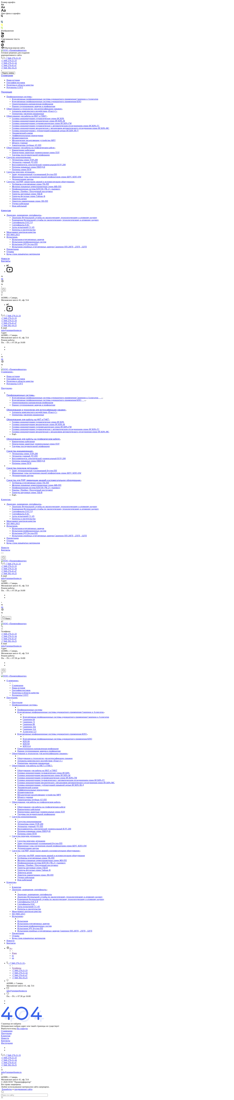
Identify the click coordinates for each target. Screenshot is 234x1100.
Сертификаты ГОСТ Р (22, 222)
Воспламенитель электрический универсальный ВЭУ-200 (39, 165)
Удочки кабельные (20, 203)
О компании (7, 75)
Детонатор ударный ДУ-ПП (25, 162)
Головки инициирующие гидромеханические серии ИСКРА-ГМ (42, 123)
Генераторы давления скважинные (28, 113)
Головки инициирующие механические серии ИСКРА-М (38, 121)
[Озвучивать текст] (2, 42)
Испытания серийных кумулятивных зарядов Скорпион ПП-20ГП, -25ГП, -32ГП (49, 247)
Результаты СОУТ (14, 87)
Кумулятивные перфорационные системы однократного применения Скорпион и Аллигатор (55, 99)
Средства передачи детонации (20, 172)
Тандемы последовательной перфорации (31, 155)
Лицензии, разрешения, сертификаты (24, 215)
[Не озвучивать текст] (2, 45)
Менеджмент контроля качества (21, 232)
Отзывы (10, 251)
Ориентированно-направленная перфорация (32, 104)
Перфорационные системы (19, 96)
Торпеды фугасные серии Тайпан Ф (28, 196)
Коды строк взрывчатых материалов (23, 254)
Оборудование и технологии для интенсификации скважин (34, 109)
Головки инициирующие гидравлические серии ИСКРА (38, 118)
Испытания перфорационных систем (29, 242)
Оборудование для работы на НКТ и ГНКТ (26, 116)
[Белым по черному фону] (2, 19)
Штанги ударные (20, 143)
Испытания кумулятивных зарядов (28, 239)
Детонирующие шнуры (22, 179)
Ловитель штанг (19, 199)
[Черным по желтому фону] (2, 25)
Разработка (7, 1089)
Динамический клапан (22, 133)
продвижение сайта (23, 1089)
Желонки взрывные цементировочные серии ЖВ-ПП (36, 186)
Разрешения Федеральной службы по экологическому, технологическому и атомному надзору (55, 220)
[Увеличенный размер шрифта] (3, 11)
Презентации (12, 249)
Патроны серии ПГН (21, 169)
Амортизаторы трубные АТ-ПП (26, 145)
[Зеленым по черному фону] (2, 28)
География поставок (15, 82)
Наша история (13, 80)
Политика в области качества (20, 85)
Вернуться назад (8, 1028)
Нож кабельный (19, 206)
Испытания (12, 237)
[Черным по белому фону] (2, 16)
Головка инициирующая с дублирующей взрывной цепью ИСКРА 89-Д (45, 130)
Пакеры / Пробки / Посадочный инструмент (32, 191)
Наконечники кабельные (23, 150)
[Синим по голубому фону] (2, 22)
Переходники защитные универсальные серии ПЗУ (36, 152)
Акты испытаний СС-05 (23, 227)
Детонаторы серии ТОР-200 (25, 160)
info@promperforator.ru (11, 330)
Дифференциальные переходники (27, 135)
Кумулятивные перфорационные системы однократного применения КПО (46, 101)
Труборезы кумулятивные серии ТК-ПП (30, 184)
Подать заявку (8, 73)
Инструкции (7, 1043)
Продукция (6, 92)
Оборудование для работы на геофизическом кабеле (30, 147)
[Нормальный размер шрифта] (3, 7)
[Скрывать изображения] (2, 37)
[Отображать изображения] (2, 33)
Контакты (5, 261)
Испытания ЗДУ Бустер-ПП (25, 244)
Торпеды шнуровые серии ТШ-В (27, 194)
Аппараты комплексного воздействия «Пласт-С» (34, 111)
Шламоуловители (20, 138)
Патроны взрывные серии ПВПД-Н (28, 167)
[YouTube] (9, 271)
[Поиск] (3, 290)
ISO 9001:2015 (13, 234)
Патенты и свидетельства (23, 230)
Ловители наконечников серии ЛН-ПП (30, 201)
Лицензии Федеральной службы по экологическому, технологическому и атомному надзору (54, 217)
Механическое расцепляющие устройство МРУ (34, 140)
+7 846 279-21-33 (13, 58)
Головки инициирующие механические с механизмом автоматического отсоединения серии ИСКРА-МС (60, 128)
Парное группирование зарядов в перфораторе (33, 106)
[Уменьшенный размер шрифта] (2, 5)
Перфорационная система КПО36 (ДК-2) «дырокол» (36, 189)
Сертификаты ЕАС (21, 225)
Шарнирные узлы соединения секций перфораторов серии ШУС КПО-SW (46, 177)
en (2, 278)
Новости (5, 258)
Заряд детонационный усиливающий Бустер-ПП (34, 174)
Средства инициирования (18, 157)
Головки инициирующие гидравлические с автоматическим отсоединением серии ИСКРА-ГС (56, 126)
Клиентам (6, 210)
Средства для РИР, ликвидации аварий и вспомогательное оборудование (40, 182)
